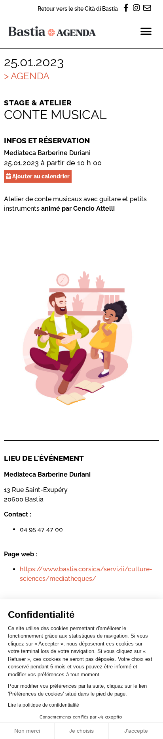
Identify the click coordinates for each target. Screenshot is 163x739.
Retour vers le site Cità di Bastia (78, 8)
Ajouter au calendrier (40, 176)
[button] (146, 31)
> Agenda (26, 76)
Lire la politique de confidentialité (43, 705)
